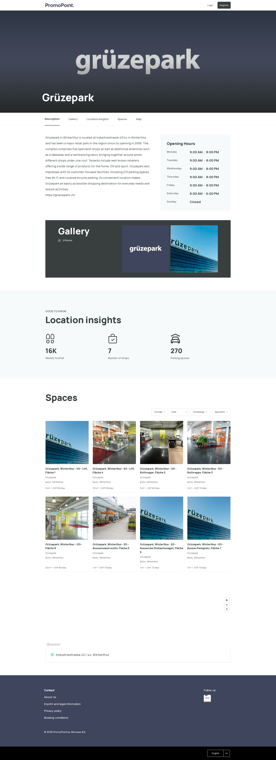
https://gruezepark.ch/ (60, 195)
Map (139, 119)
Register (224, 5)
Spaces (122, 119)
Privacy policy (52, 710)
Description (52, 119)
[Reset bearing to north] (226, 609)
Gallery (73, 119)
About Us (50, 697)
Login (210, 5)
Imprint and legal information (62, 704)
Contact (49, 690)
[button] (160, 412)
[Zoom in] (226, 600)
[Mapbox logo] (53, 644)
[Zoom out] (226, 604)
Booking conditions (56, 717)
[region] (138, 621)
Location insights (98, 119)
